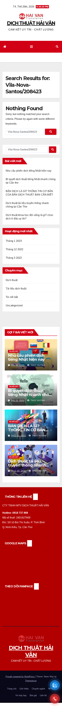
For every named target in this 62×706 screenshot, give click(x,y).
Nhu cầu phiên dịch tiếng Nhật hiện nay (29, 170)
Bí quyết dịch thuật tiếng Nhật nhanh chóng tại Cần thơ (31, 394)
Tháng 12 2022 (14, 249)
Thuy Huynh (37, 365)
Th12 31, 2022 (18, 436)
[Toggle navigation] (31, 47)
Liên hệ (43, 695)
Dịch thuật (11, 280)
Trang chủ (11, 689)
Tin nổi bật (12, 297)
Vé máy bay (21, 695)
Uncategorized (14, 305)
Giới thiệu (24, 689)
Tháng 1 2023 (14, 241)
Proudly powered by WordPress (20, 676)
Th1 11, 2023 (17, 365)
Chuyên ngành (38, 689)
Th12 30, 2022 (18, 471)
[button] (57, 46)
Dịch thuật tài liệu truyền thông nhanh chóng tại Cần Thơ (27, 465)
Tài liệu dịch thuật (16, 288)
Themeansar (30, 681)
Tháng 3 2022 (14, 257)
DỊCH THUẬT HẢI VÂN (31, 23)
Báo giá (33, 695)
